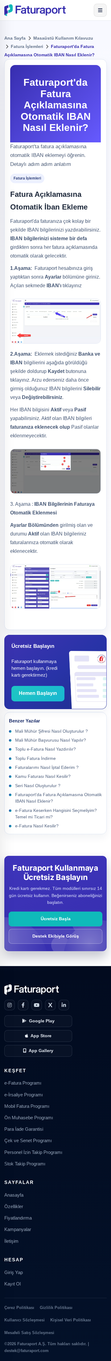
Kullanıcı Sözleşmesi (24, 1320)
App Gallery (41, 1050)
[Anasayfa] (35, 10)
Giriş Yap (13, 1272)
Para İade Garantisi (23, 1129)
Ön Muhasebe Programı (28, 1117)
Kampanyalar (17, 1229)
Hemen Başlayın (38, 693)
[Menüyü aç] (100, 10)
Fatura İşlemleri (27, 46)
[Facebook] (23, 1005)
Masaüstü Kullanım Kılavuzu (63, 38)
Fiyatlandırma (18, 1218)
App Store (41, 1036)
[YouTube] (36, 1005)
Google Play (42, 1021)
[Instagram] (9, 1005)
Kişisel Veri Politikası (70, 1320)
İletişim (11, 1241)
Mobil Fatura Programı (26, 1106)
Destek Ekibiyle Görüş (55, 936)
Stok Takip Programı (24, 1163)
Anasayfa (13, 1195)
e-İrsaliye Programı (23, 1094)
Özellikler (13, 1206)
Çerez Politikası (19, 1307)
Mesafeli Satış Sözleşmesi (29, 1332)
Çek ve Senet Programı (28, 1140)
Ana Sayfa (15, 38)
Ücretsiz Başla (56, 919)
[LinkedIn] (64, 1005)
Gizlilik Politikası (56, 1307)
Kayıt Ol (12, 1283)
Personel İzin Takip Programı (33, 1152)
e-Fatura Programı (22, 1083)
